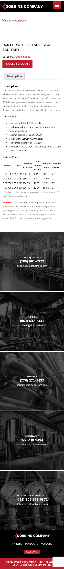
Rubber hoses (22, 57)
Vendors (46, 543)
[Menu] (57, 5)
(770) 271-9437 (32, 380)
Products (31, 543)
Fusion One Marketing (39, 564)
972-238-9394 (32, 440)
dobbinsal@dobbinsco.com (32, 266)
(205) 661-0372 (32, 261)
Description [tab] (14, 76)
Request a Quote (17, 64)
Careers (17, 543)
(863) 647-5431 (32, 321)
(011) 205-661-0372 (32, 499)
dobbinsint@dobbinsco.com (32, 504)
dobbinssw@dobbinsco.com (32, 444)
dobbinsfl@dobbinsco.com (32, 325)
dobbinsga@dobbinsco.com (32, 385)
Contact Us (32, 552)
